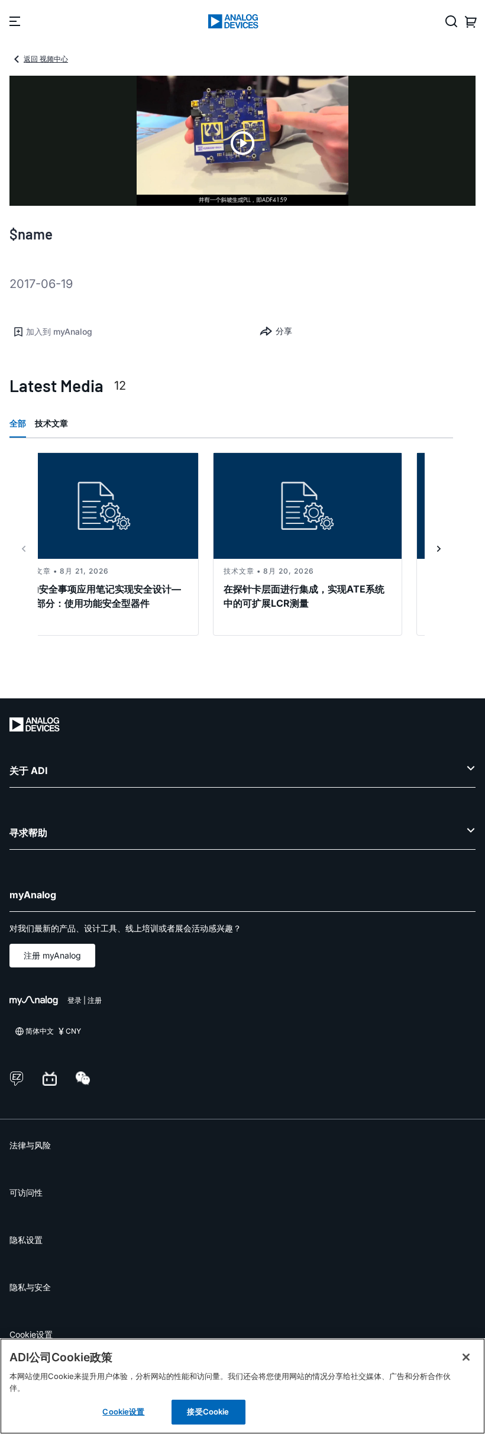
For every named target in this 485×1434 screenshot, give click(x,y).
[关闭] (466, 1357)
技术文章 (51, 423)
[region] (242, 1386)
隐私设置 (26, 1240)
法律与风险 (30, 1145)
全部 (17, 423)
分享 (284, 331)
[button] (125, 332)
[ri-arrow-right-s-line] (438, 548)
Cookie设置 (31, 1334)
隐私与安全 (30, 1287)
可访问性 (26, 1192)
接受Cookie (208, 1411)
